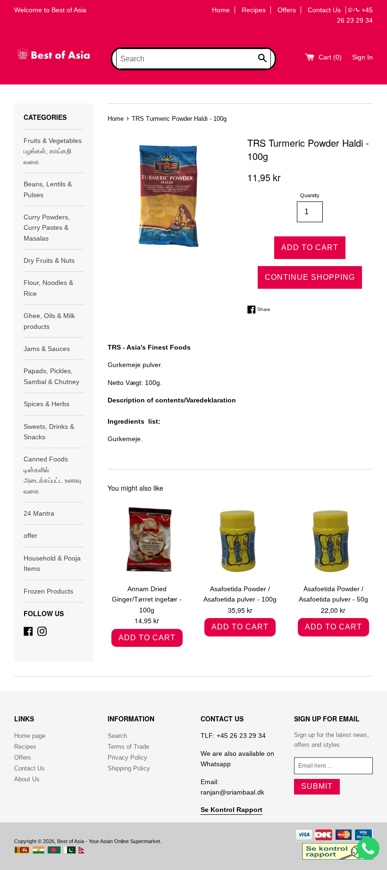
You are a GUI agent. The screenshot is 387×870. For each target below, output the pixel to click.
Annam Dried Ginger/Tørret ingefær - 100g (147, 599)
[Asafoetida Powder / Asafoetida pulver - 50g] (333, 539)
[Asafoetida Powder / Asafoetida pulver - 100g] (240, 539)
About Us (27, 779)
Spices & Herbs (46, 404)
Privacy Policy (127, 757)
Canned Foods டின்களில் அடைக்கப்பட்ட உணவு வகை (52, 474)
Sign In (362, 57)
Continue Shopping (310, 277)
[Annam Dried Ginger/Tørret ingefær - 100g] (147, 539)
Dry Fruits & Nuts (49, 260)
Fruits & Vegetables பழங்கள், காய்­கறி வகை (53, 151)
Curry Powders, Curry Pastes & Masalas (47, 227)
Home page (29, 735)
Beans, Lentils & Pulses (48, 189)
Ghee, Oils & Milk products (49, 321)
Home (221, 10)
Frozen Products (48, 591)
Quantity (310, 195)
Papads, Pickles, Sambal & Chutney (51, 376)
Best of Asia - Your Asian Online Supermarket (108, 841)
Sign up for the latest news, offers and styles (331, 739)
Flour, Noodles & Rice (48, 288)
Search (117, 735)
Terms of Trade (128, 746)
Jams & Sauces (47, 348)
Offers (287, 10)
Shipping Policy (129, 768)
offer (30, 535)
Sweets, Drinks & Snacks (49, 432)
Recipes (254, 10)
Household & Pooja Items (52, 563)
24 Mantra (39, 513)
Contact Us (324, 10)
